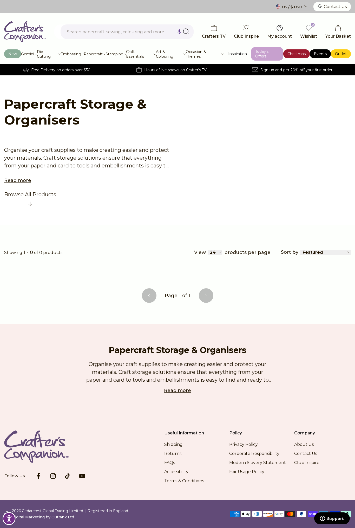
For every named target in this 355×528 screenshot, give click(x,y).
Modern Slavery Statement (257, 462)
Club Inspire (306, 462)
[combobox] (127, 31)
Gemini (27, 54)
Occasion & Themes (196, 54)
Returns (172, 453)
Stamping (114, 54)
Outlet (341, 53)
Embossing (71, 54)
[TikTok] (67, 476)
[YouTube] (82, 476)
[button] (179, 31)
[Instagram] (53, 476)
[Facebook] (38, 476)
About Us (304, 444)
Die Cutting (44, 54)
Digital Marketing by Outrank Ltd (43, 517)
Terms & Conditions (184, 480)
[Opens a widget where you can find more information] (332, 518)
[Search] (186, 31)
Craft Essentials (135, 54)
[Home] (25, 31)
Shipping (173, 444)
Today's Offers (261, 53)
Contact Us (335, 6)
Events (320, 53)
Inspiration (237, 53)
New (12, 53)
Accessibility (176, 471)
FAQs (169, 462)
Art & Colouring (164, 54)
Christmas (296, 53)
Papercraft (93, 54)
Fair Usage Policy (246, 471)
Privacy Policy (243, 444)
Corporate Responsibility (254, 453)
